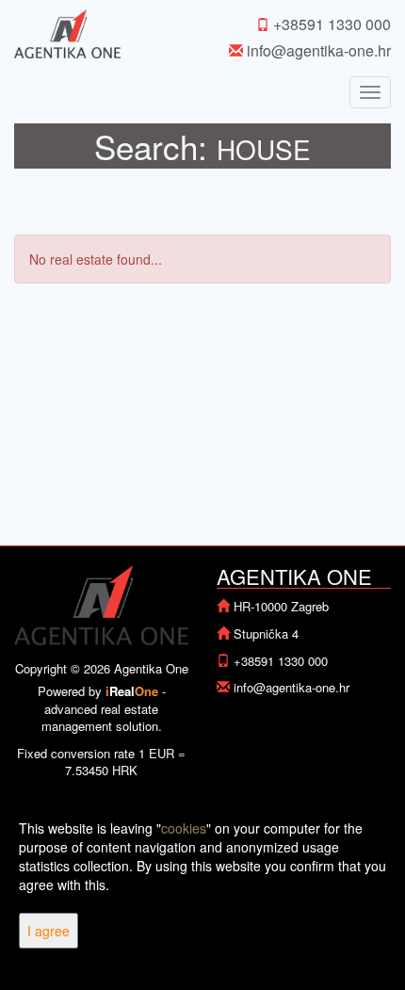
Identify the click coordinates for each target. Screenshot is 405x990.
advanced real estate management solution (100, 718)
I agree (48, 930)
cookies (183, 828)
